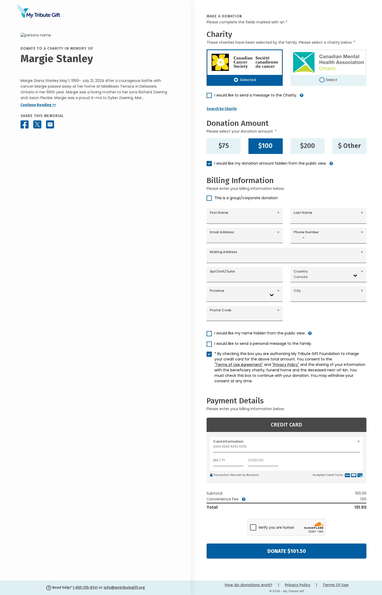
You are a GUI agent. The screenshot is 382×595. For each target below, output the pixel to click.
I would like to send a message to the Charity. (255, 95)
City (297, 290)
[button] (302, 97)
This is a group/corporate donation (246, 198)
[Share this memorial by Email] (50, 124)
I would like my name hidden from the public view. (259, 333)
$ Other (349, 146)
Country (301, 271)
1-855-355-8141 (85, 587)
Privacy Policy (297, 584)
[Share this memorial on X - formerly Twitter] (37, 124)
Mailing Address (223, 251)
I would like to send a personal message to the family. (263, 343)
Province (217, 290)
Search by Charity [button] (222, 109)
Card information (228, 441)
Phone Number (306, 232)
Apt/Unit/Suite (222, 271)
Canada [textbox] (301, 277)
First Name (219, 212)
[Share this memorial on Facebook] (24, 124)
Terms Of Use (335, 584)
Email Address (222, 232)
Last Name (303, 212)
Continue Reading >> (38, 105)
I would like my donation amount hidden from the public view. (270, 163)
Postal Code (220, 310)
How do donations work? (248, 584)
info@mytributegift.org (124, 587)
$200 (307, 146)
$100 (265, 146)
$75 (224, 146)
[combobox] (300, 238)
